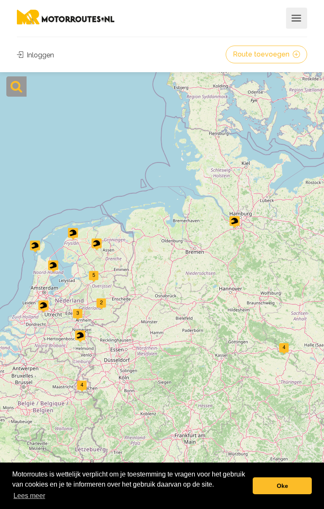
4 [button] (284, 346)
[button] (235, 222)
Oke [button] (282, 485)
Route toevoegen (262, 54)
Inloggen (39, 55)
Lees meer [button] (29, 495)
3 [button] (77, 312)
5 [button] (93, 274)
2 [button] (101, 302)
